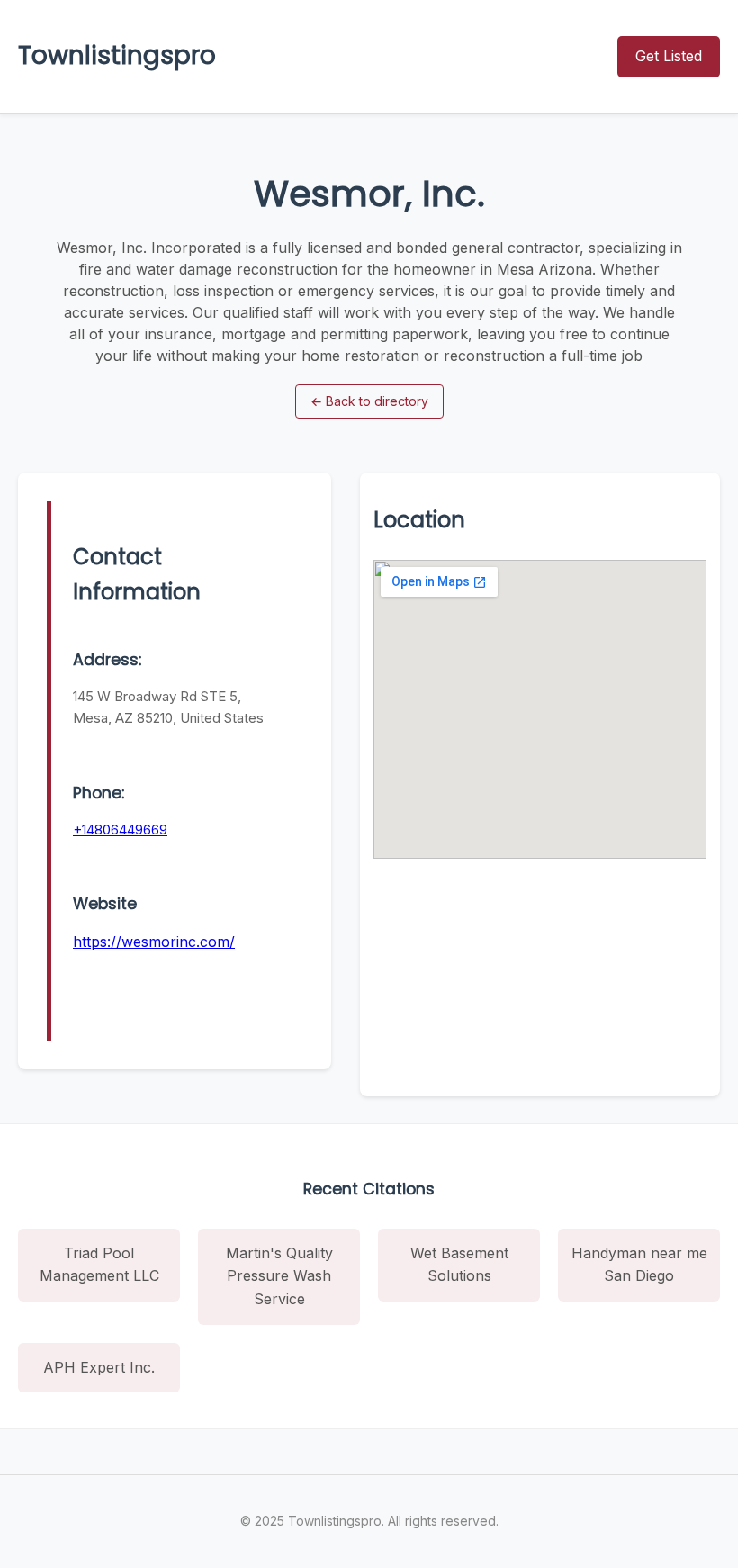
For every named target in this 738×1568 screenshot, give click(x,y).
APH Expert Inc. (99, 1367)
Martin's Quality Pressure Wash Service (279, 1276)
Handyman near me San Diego (639, 1264)
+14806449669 (120, 829)
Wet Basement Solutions (459, 1264)
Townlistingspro (117, 55)
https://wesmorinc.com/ (154, 942)
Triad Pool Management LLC (99, 1264)
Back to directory (369, 401)
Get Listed (668, 56)
